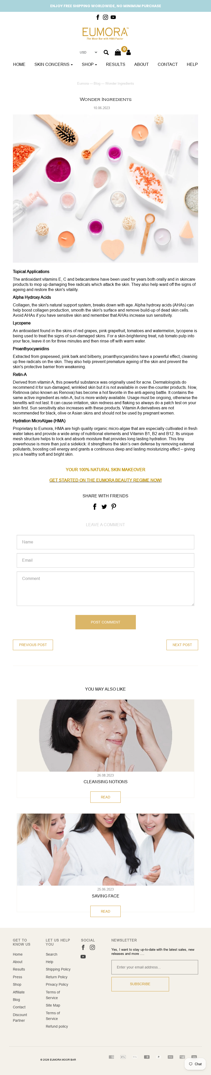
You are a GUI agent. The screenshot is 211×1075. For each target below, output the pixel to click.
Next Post (182, 645)
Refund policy (57, 1026)
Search (51, 954)
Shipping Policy (58, 969)
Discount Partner (20, 1018)
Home (19, 64)
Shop (17, 984)
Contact (168, 64)
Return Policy (56, 977)
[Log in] (129, 52)
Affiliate (19, 992)
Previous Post (33, 645)
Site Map (53, 1005)
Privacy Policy (57, 984)
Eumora (83, 83)
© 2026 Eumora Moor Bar (58, 1059)
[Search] (106, 52)
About (141, 64)
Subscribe (140, 984)
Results (115, 64)
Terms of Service (53, 995)
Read (105, 797)
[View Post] (105, 736)
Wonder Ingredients (105, 99)
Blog (97, 83)
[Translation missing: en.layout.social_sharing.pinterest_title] (114, 506)
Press (17, 977)
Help (192, 64)
